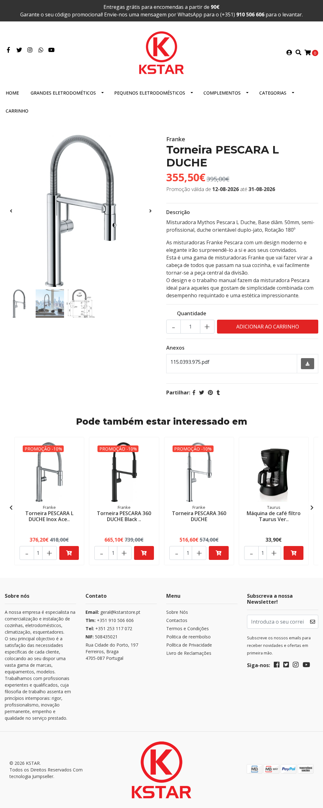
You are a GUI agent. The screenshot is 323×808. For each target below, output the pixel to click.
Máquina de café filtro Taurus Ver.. (274, 516)
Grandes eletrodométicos (63, 93)
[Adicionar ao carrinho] (69, 553)
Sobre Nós (177, 612)
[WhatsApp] (41, 50)
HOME (12, 93)
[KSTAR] (161, 52)
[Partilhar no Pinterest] (210, 392)
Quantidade (191, 313)
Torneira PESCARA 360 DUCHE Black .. (124, 516)
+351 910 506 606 (109, 620)
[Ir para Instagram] (30, 50)
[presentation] (11, 211)
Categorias (272, 93)
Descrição (178, 212)
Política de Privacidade (189, 645)
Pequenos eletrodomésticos (149, 93)
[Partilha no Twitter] (201, 392)
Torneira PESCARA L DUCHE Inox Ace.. (49, 516)
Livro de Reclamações (188, 653)
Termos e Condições (187, 628)
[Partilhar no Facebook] (194, 392)
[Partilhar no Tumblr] (218, 392)
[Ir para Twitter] (19, 50)
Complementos (222, 93)
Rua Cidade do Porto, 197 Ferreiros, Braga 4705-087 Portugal (111, 651)
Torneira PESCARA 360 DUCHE (199, 516)
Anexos (175, 347)
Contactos (176, 620)
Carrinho (17, 111)
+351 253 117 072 (108, 628)
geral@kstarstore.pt (112, 612)
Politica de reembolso (188, 637)
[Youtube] (51, 50)
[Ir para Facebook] (8, 50)
